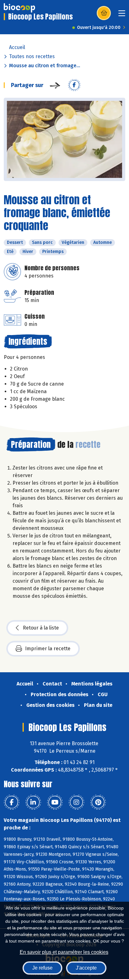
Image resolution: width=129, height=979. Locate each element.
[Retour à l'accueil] (19, 8)
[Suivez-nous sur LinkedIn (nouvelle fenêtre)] (33, 802)
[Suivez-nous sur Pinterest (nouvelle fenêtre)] (98, 802)
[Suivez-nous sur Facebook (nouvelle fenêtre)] (11, 802)
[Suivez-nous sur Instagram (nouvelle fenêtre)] (76, 802)
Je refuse (42, 968)
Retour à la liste (41, 628)
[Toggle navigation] (121, 15)
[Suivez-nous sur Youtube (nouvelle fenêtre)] (55, 802)
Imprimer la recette (47, 649)
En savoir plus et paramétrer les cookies (64, 952)
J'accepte (86, 968)
